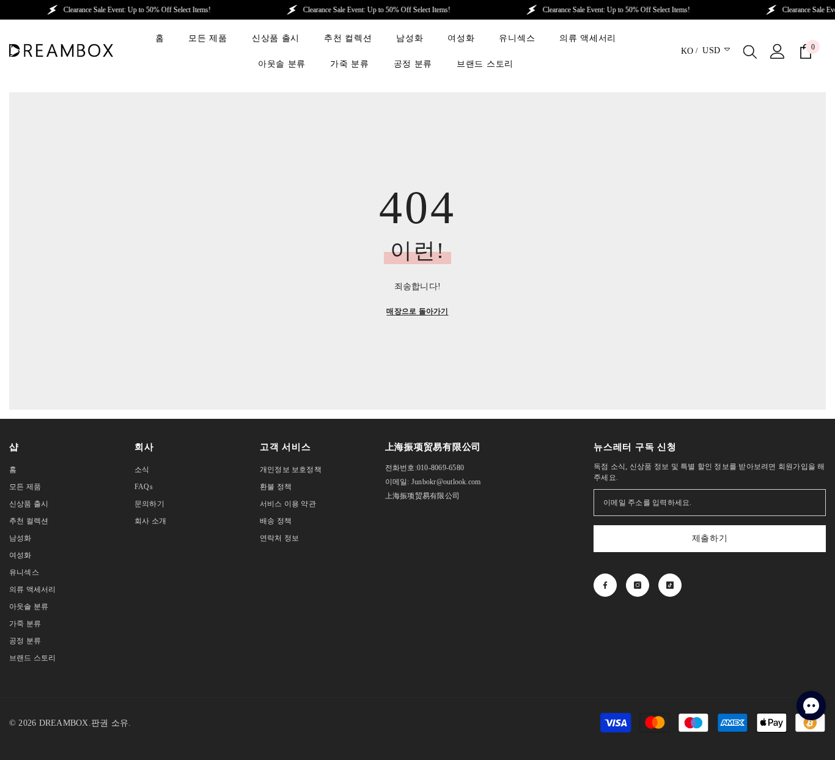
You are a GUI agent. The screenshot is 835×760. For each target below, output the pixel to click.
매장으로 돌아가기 (417, 311)
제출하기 (710, 538)
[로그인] (777, 51)
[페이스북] (605, 585)
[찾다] (750, 51)
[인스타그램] (637, 585)
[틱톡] (670, 585)
